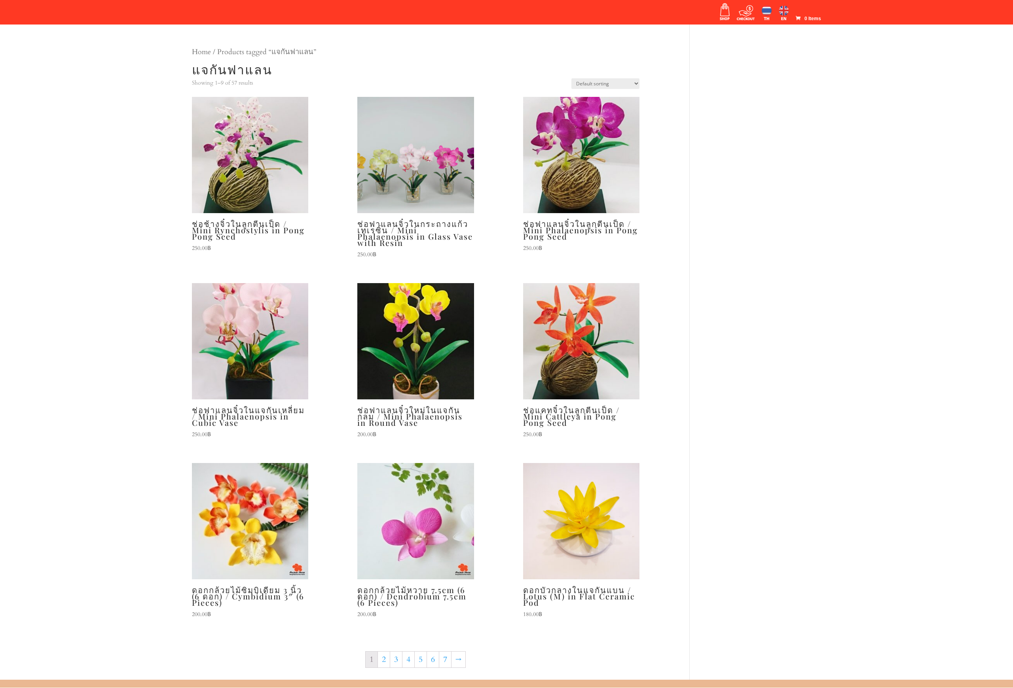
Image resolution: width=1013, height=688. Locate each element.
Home (201, 52)
